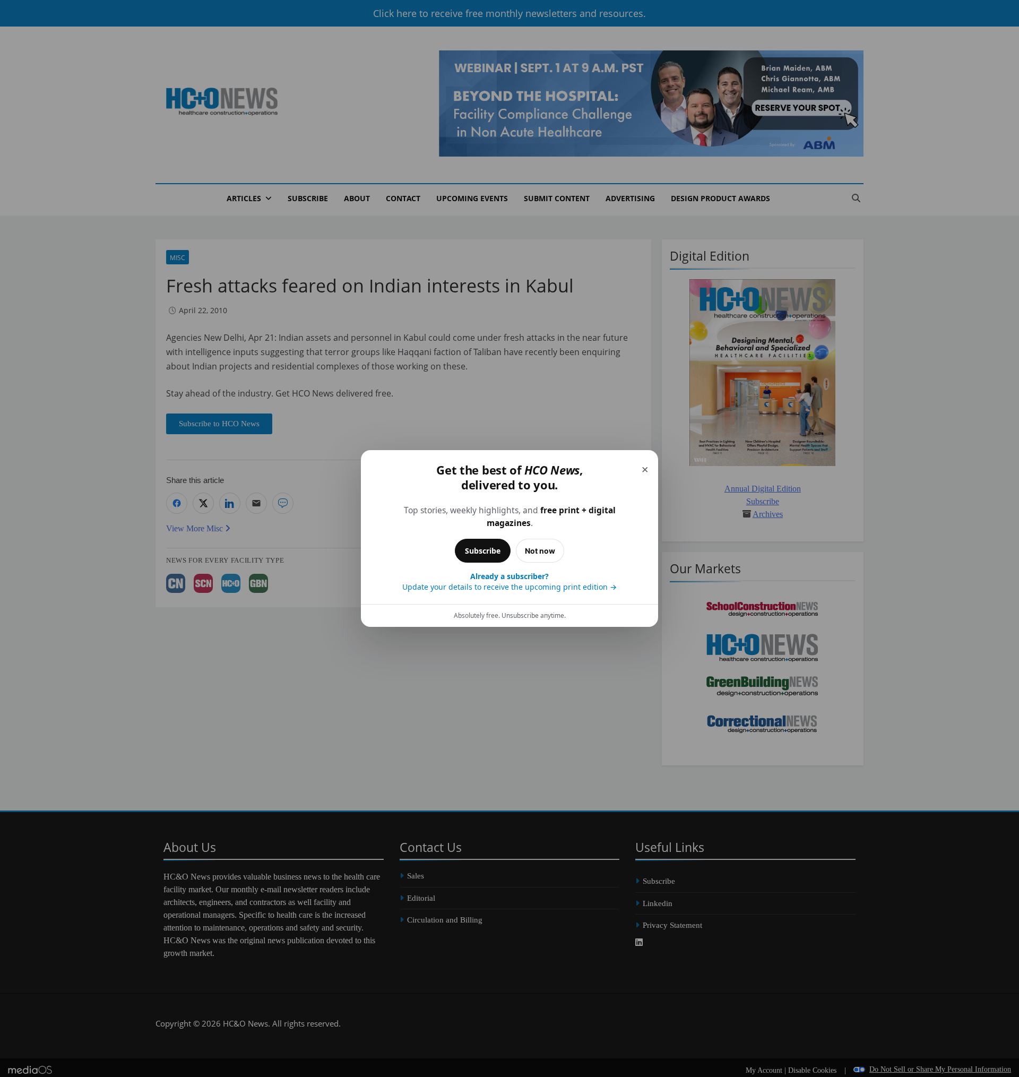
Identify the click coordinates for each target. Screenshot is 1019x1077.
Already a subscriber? (509, 581)
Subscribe (482, 551)
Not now (540, 550)
